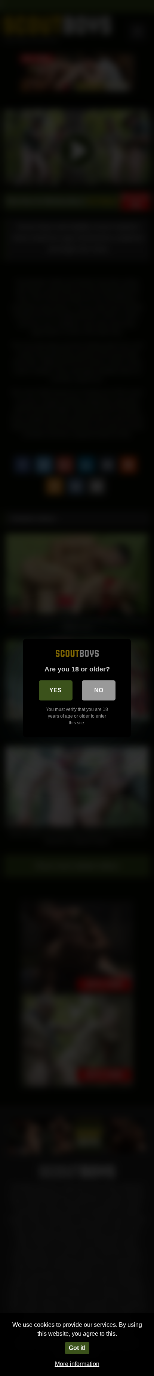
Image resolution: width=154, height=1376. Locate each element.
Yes (55, 690)
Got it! (77, 1348)
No (98, 690)
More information (77, 1364)
